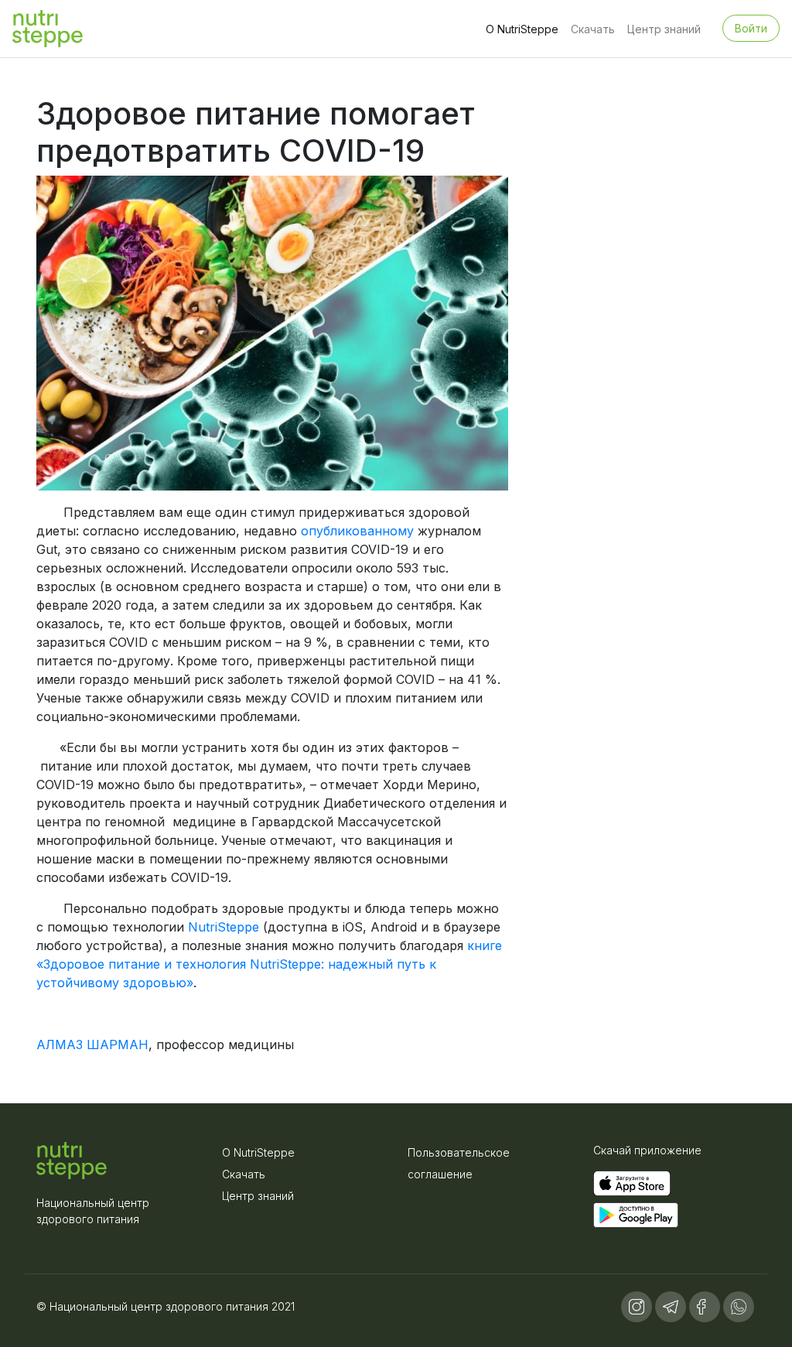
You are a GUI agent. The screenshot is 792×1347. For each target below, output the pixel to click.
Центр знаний (664, 29)
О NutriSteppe (522, 29)
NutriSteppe (225, 927)
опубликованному (357, 530)
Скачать (593, 29)
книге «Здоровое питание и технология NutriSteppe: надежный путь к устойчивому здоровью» (269, 964)
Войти (751, 28)
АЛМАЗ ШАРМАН (92, 1044)
